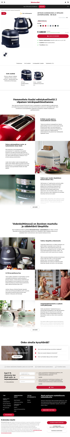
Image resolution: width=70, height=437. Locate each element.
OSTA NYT (42, 6)
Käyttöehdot (17, 400)
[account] (65, 2)
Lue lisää (35, 207)
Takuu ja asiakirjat (7, 405)
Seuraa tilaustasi (7, 403)
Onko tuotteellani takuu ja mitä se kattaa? (48, 357)
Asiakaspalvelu (6, 401)
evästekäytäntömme (37, 430)
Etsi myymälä (8, 414)
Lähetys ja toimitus (18, 402)
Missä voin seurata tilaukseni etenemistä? (47, 353)
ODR (15, 411)
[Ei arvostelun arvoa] (62, 17)
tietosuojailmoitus (10, 382)
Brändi (28, 400)
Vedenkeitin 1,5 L (50, 63)
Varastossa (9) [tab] (42, 20)
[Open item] (22, 80)
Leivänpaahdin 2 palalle (38, 63)
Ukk (4, 409)
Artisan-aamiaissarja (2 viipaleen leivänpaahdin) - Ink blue (50, 14)
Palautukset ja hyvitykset (17, 405)
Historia (29, 402)
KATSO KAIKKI (17, 356)
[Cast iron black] (40, 26)
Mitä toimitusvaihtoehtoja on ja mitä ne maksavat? (50, 349)
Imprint (15, 407)
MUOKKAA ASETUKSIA (56, 430)
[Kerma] (38, 26)
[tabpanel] (53, 24)
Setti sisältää (27, 63)
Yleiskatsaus (19, 63)
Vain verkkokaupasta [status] (27, 13)
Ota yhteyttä (6, 407)
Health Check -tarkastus (6, 399)
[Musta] (55, 26)
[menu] (2, 2)
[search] (4, 2)
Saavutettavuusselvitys (19, 409)
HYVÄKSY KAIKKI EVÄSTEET (57, 422)
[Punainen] (45, 26)
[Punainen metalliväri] (43, 26)
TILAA (52, 387)
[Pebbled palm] (58, 26)
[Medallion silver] (53, 26)
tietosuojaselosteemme (6, 433)
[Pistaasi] (48, 26)
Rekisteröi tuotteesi (48, 410)
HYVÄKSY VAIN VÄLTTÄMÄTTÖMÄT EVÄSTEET (56, 427)
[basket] (68, 2)
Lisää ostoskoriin (54, 36)
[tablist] (42, 21)
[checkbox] (37, 373)
